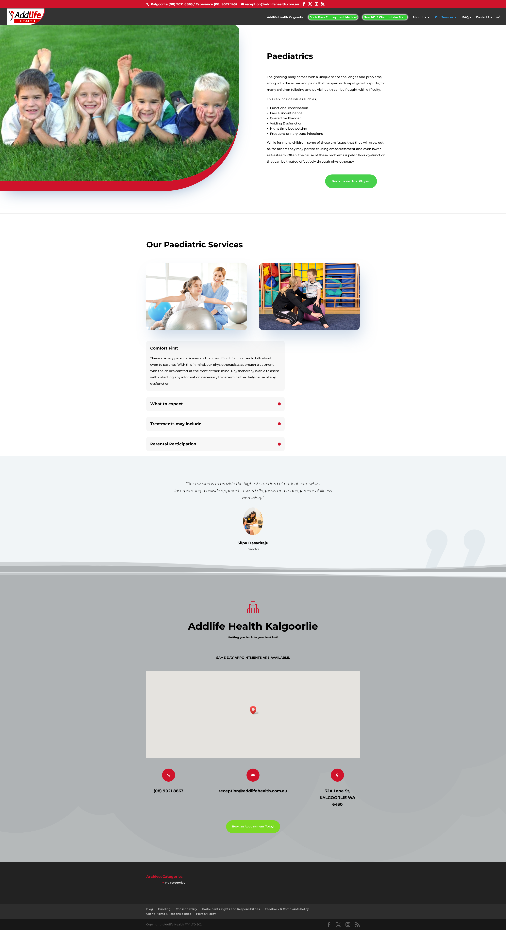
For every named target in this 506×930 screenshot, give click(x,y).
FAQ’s (466, 17)
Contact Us (484, 17)
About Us (419, 17)
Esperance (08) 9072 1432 (217, 4)
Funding (164, 909)
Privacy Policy (206, 914)
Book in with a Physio (351, 181)
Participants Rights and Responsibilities (231, 909)
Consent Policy (186, 909)
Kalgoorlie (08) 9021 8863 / (173, 4)
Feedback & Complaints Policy (287, 909)
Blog (149, 909)
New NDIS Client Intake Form (385, 17)
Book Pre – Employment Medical (333, 17)
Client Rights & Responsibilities (168, 914)
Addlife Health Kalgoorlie (285, 17)
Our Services (444, 17)
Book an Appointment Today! (253, 826)
